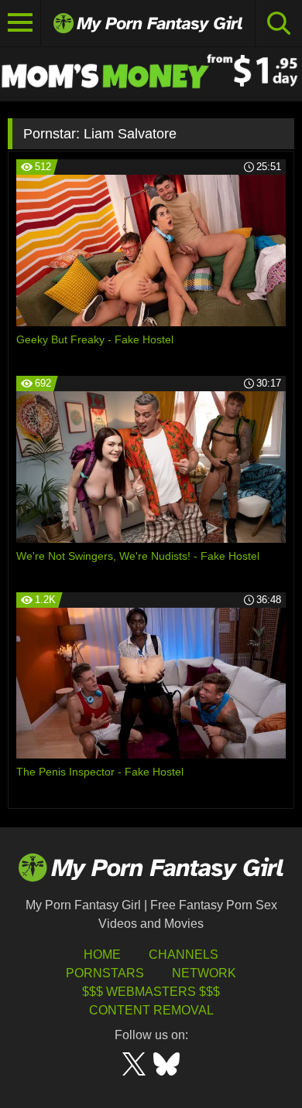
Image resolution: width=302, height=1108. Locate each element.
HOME (102, 954)
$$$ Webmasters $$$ (151, 991)
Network (204, 973)
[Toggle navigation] (20, 23)
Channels (183, 954)
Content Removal (151, 1010)
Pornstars (105, 973)
